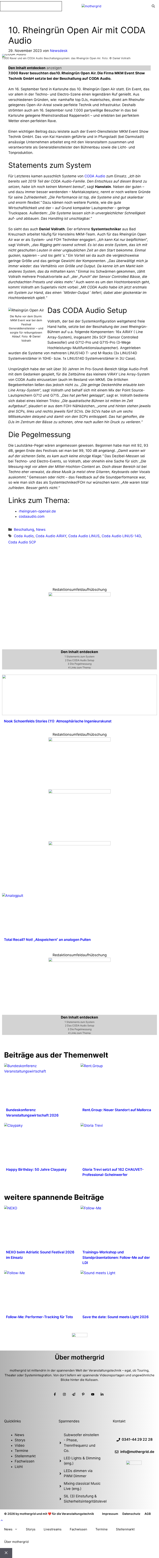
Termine (21, 1451)
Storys (20, 1440)
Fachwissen (24, 1461)
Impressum (110, 1513)
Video (19, 1445)
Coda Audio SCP (22, 542)
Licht (19, 1467)
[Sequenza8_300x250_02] (79, 792)
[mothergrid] (91, 6)
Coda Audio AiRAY (51, 536)
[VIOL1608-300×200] (79, 844)
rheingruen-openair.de (37, 511)
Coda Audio (24, 536)
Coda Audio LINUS (84, 536)
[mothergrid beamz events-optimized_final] (79, 961)
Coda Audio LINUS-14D (121, 536)
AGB (148, 1513)
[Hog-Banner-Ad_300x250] (79, 595)
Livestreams (52, 1529)
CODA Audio (94, 176)
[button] (2, 1520)
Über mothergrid (16, 1542)
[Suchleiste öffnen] (153, 6)
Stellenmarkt (25, 1456)
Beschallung (24, 529)
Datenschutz (131, 1513)
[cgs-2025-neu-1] (79, 740)
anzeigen (54, 68)
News (41, 529)
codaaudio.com (32, 516)
